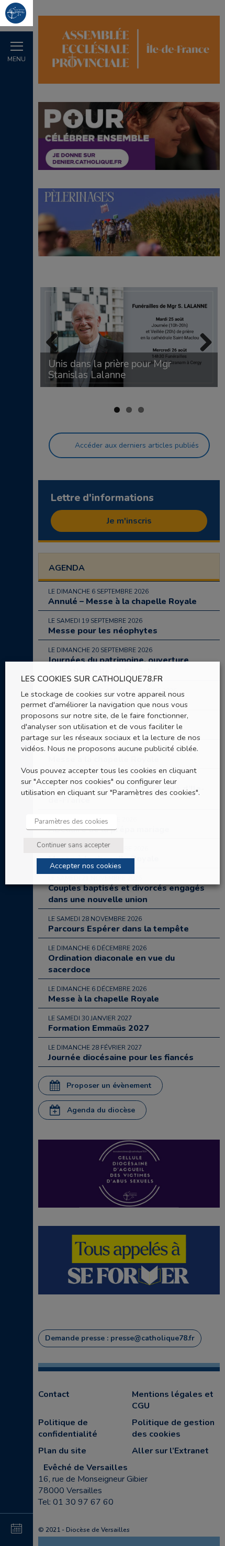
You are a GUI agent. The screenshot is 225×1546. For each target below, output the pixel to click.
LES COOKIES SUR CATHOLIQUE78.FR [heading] (92, 679)
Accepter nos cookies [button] (85, 866)
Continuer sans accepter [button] (73, 845)
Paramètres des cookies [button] (71, 821)
